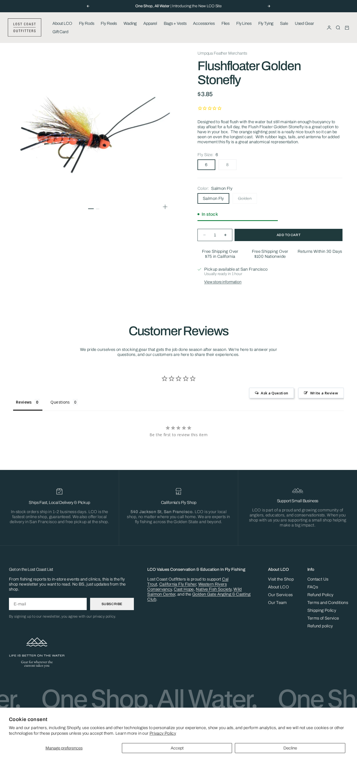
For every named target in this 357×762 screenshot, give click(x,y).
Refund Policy (320, 595)
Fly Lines (244, 23)
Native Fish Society (213, 589)
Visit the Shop (281, 579)
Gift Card (60, 32)
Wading (130, 23)
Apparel (150, 23)
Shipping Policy (321, 610)
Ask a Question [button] (274, 392)
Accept (177, 748)
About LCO (62, 23)
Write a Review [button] (324, 392)
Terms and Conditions (327, 602)
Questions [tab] (60, 402)
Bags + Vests (175, 23)
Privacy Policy (162, 733)
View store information (223, 282)
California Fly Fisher (177, 584)
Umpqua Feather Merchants (222, 53)
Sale (284, 23)
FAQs (312, 587)
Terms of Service (323, 618)
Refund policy (320, 626)
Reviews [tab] (24, 402)
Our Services (280, 595)
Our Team (277, 602)
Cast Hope (184, 589)
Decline (290, 748)
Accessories (203, 23)
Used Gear (304, 23)
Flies (225, 23)
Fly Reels (109, 23)
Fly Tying (266, 23)
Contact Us (318, 579)
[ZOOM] (165, 206)
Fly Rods (86, 23)
